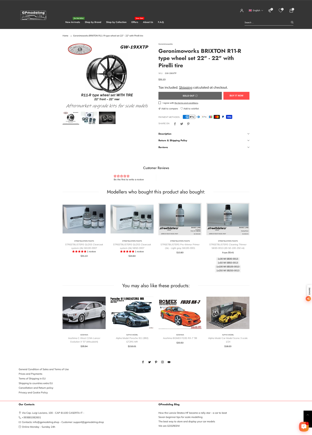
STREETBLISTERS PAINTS (84, 241)
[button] (256, 10)
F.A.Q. (161, 22)
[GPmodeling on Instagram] (162, 362)
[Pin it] (188, 123)
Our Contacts (26, 404)
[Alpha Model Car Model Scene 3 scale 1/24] (227, 313)
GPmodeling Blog (169, 404)
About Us (148, 22)
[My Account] (241, 12)
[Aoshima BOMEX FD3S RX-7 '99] (180, 313)
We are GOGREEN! (169, 425)
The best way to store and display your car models (186, 421)
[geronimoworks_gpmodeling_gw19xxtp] (108, 76)
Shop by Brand (93, 22)
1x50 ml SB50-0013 (228, 263)
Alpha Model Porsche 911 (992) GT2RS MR (132, 340)
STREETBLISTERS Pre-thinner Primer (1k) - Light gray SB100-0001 (180, 246)
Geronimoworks (165, 44)
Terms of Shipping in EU (32, 378)
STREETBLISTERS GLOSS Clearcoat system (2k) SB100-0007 (84, 246)
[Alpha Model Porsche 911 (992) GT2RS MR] (132, 313)
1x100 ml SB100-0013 (227, 266)
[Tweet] (181, 123)
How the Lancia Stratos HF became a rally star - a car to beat (192, 412)
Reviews (163, 147)
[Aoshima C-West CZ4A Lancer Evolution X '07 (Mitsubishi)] (84, 313)
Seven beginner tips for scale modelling (180, 417)
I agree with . (181, 103)
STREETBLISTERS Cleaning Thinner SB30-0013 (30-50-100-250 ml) (228, 246)
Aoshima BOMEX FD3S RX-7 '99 (180, 338)
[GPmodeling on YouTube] (169, 362)
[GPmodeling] (33, 15)
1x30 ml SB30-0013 (228, 259)
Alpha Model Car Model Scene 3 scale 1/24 (228, 340)
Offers (134, 22)
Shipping (185, 87)
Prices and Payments (30, 373)
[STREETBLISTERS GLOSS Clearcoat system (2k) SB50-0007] (132, 219)
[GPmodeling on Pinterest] (156, 362)
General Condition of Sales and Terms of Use (44, 369)
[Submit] (292, 22)
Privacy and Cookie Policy (33, 392)
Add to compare (169, 108)
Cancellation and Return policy (36, 387)
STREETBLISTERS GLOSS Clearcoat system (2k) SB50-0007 (132, 246)
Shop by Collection (116, 22)
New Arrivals (72, 22)
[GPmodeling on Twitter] (149, 362)
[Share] (175, 123)
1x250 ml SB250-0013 (227, 270)
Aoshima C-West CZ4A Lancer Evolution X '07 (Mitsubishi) (84, 340)
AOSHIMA (84, 335)
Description (164, 134)
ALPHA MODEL (132, 335)
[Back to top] (308, 415)
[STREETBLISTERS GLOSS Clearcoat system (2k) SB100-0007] (84, 219)
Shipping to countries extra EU (36, 383)
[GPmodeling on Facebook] (143, 362)
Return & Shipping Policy (172, 140)
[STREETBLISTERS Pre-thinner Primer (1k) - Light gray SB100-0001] (180, 219)
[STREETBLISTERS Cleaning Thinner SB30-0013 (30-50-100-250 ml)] (227, 219)
